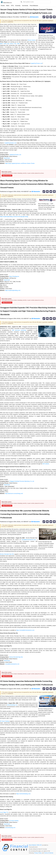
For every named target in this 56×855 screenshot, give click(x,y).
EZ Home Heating (4, 721)
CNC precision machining (19, 330)
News (7, 5)
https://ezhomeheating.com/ (23, 793)
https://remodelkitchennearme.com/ (25, 630)
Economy (17, 5)
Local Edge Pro (4, 812)
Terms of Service (48, 853)
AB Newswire (34, 17)
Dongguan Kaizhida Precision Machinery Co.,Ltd (21, 481)
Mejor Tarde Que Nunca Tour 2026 (10, 43)
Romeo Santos (31, 40)
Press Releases (34, 5)
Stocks (3, 5)
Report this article (7, 175)
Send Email (7, 158)
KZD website (46, 463)
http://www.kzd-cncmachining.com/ (14, 493)
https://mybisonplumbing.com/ (12, 290)
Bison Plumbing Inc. (14, 276)
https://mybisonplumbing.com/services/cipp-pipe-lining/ (14, 216)
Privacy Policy (38, 853)
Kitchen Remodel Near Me (7, 554)
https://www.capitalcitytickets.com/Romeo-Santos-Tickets (20, 163)
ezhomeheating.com (12, 705)
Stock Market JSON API (35, 845)
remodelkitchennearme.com (29, 539)
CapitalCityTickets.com (36, 63)
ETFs (12, 5)
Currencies (25, 5)
